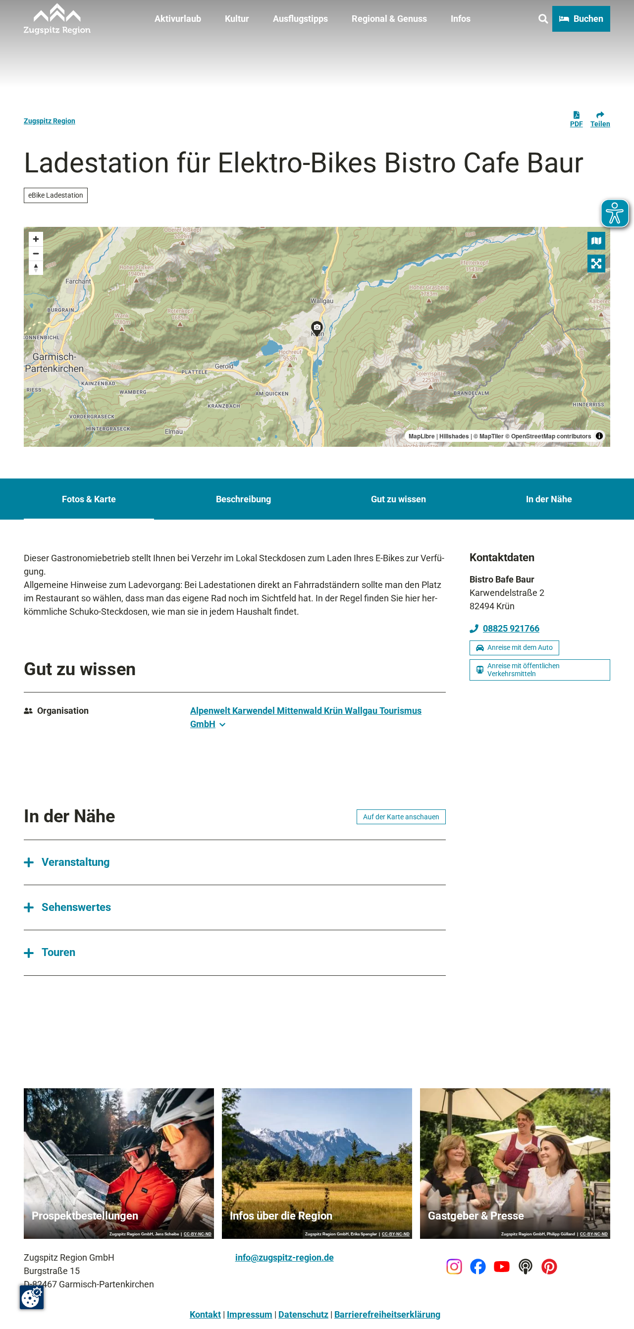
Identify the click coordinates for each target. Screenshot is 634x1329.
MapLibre (422, 435)
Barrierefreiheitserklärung (387, 1314)
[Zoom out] (36, 253)
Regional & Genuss (389, 18)
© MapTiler (489, 435)
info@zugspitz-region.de (284, 1257)
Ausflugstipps (300, 18)
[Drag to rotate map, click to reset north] (36, 268)
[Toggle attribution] (599, 436)
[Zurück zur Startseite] (57, 19)
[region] (317, 337)
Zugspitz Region (49, 121)
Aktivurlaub (178, 18)
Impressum (249, 1314)
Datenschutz (303, 1314)
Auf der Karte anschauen (401, 817)
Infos (461, 18)
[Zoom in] (36, 239)
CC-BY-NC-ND (197, 1234)
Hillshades (454, 435)
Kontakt (205, 1314)
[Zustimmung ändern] (32, 1297)
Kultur (237, 18)
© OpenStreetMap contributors (548, 435)
